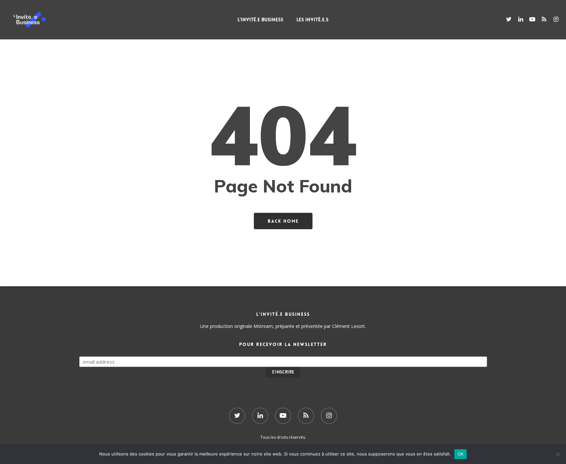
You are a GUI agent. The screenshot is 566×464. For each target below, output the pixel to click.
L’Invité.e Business (260, 20)
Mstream (263, 326)
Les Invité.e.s (312, 20)
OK (461, 453)
